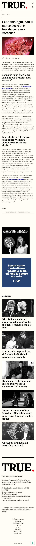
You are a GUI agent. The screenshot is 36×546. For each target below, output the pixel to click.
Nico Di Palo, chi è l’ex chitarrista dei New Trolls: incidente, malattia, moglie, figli (17, 323)
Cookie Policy (18, 533)
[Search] (32, 7)
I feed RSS (18, 525)
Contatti (18, 529)
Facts (8, 14)
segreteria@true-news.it (21, 500)
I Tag (17, 527)
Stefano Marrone (24, 480)
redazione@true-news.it (14, 492)
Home (3, 14)
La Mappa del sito (18, 523)
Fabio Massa (19, 476)
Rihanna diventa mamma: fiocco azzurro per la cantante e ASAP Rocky (16, 383)
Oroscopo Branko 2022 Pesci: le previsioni (15, 444)
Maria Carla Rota (19, 482)
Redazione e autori (18, 519)
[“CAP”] (16, 272)
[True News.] (14, 5)
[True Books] (16, 253)
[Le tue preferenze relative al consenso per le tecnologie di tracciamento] (33, 543)
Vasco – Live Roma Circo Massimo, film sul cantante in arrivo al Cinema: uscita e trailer (17, 414)
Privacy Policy (18, 531)
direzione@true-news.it (9, 494)
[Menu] (32, 3)
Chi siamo (18, 521)
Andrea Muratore (7, 482)
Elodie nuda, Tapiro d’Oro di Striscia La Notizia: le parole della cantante (16, 354)
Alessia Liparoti (10, 484)
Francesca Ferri (14, 480)
